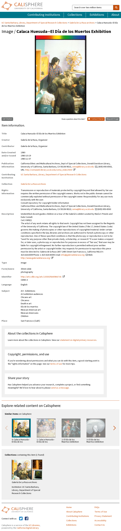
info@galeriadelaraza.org (73, 255)
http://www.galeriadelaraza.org (35, 258)
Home (69, 507)
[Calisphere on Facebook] (26, 519)
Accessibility (100, 521)
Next (114, 428)
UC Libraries (34, 525)
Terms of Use (101, 512)
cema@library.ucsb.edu (83, 166)
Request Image (112, 119)
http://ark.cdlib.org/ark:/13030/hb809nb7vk (41, 276)
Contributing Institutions (44, 15)
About (115, 15)
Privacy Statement (103, 516)
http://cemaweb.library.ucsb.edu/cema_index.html (48, 169)
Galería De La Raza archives (82, 22)
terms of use (56, 363)
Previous (6, 428)
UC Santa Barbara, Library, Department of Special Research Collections (35, 22)
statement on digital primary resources (78, 340)
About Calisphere (74, 512)
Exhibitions (97, 15)
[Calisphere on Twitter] (21, 519)
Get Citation (7, 119)
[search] (116, 7)
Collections (75, 15)
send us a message (60, 387)
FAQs (97, 507)
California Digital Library (28, 528)
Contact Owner (97, 119)
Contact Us (100, 525)
